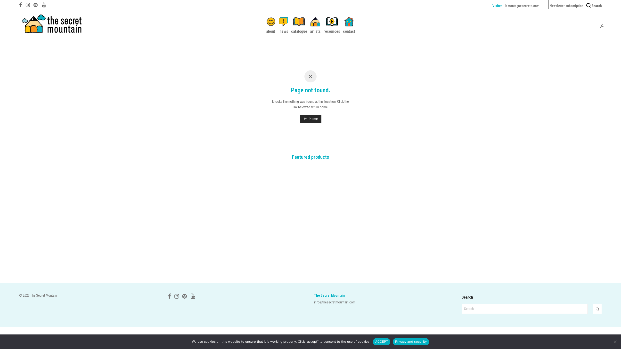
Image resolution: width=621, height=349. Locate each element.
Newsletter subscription (566, 6)
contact (349, 31)
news (284, 31)
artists (315, 31)
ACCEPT (381, 341)
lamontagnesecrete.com (522, 6)
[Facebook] (20, 4)
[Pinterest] (35, 4)
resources (332, 31)
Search (596, 6)
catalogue (299, 31)
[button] (597, 309)
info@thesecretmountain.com (335, 302)
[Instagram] (28, 4)
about (270, 31)
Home (313, 119)
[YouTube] (44, 4)
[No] (615, 341)
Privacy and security (411, 341)
